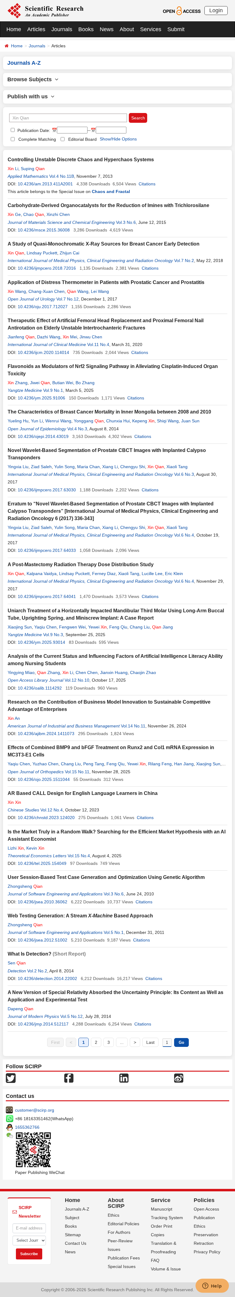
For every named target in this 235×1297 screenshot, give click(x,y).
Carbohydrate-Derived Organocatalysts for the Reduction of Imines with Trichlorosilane (108, 205)
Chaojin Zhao (143, 672)
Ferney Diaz (104, 573)
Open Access (206, 1209)
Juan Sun (190, 420)
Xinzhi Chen (58, 214)
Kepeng (143, 420)
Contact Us (75, 1243)
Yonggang (89, 420)
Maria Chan (88, 466)
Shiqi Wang (168, 420)
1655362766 (27, 1127)
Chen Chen (87, 672)
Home (13, 29)
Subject (72, 1217)
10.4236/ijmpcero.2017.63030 (47, 489)
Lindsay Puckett (42, 252)
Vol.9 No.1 (53, 390)
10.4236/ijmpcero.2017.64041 (47, 596)
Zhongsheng (25, 886)
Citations (147, 183)
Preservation (206, 1234)
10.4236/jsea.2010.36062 (42, 901)
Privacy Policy (207, 1251)
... (122, 1042)
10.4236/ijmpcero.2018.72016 (47, 268)
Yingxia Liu (18, 466)
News (107, 29)
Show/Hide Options (118, 139)
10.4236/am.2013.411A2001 (45, 183)
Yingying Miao (21, 672)
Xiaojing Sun (20, 627)
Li (13, 168)
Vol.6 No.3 (184, 474)
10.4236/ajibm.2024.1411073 (46, 733)
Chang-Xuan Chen (46, 291)
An (14, 718)
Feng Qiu (118, 627)
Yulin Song (64, 466)
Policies (204, 1200)
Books (86, 29)
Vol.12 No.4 (51, 809)
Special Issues (122, 1266)
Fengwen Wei (72, 627)
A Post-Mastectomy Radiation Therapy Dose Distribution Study (81, 564)
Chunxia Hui (118, 420)
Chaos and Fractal (111, 191)
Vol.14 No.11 (133, 725)
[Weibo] (178, 1077)
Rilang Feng (160, 763)
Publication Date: (33, 130)
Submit (176, 29)
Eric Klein (174, 573)
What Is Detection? (29, 953)
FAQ (155, 1260)
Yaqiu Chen (45, 627)
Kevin (35, 848)
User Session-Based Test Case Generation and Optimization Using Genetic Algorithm (106, 877)
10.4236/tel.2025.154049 (42, 863)
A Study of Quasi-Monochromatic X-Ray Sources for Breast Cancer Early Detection (104, 243)
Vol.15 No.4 (79, 855)
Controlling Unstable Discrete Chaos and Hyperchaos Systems (81, 159)
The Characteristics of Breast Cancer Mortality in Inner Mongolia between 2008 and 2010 (109, 411)
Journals (61, 29)
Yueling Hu (18, 420)
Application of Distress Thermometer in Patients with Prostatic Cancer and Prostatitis (106, 282)
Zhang (18, 382)
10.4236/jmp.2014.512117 (43, 1024)
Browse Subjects (31, 79)
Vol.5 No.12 (71, 1016)
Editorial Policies (123, 1223)
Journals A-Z (77, 1209)
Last (150, 1042)
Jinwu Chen (91, 336)
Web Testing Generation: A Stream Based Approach (80, 915)
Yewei (97, 627)
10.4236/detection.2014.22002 (47, 978)
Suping (33, 168)
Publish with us (29, 96)
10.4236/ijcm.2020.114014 (43, 352)
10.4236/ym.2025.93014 (41, 642)
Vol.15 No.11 (77, 771)
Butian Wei (62, 382)
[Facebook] (68, 1077)
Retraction (204, 1243)
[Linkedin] (124, 1077)
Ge (14, 214)
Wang (17, 291)
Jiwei (40, 382)
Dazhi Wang (48, 336)
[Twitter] (11, 1077)
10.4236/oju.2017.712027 (43, 306)
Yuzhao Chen (45, 763)
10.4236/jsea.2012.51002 (42, 940)
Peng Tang (93, 763)
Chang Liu (140, 627)
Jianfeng (21, 336)
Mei (70, 336)
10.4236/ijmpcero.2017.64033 (47, 550)
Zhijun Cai (69, 252)
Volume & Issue (166, 1268)
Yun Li (37, 420)
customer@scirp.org (34, 1110)
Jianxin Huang (114, 672)
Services (150, 29)
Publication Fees (124, 1257)
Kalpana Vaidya (42, 573)
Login (216, 10)
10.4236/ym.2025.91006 (41, 397)
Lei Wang (100, 291)
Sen (17, 962)
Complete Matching (37, 139)
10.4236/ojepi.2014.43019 (43, 436)
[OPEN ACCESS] (181, 10)
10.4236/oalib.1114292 (40, 688)
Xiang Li (110, 466)
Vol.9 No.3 (53, 634)
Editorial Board (82, 139)
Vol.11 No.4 (98, 344)
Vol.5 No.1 (114, 932)
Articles (36, 29)
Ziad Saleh (41, 466)
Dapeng (20, 1008)
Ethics (113, 1215)
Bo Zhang (85, 382)
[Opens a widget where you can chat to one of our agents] (212, 1286)
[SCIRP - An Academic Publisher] (45, 10)
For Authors (119, 1232)
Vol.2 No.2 (37, 970)
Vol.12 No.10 (77, 680)
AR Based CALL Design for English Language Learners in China (83, 793)
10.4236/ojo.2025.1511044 (44, 779)
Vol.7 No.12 (67, 299)
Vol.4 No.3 (77, 428)
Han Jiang (184, 763)
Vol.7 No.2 (184, 260)
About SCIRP (116, 1203)
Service (160, 1200)
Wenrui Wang (58, 420)
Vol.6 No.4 (184, 535)
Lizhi (16, 848)
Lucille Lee (152, 573)
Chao (33, 214)
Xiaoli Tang (177, 466)
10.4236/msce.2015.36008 (44, 230)
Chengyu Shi (132, 466)
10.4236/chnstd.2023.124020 (46, 817)
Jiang (162, 627)
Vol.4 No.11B (61, 176)
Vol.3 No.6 (126, 222)
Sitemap (73, 1234)
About (127, 29)
